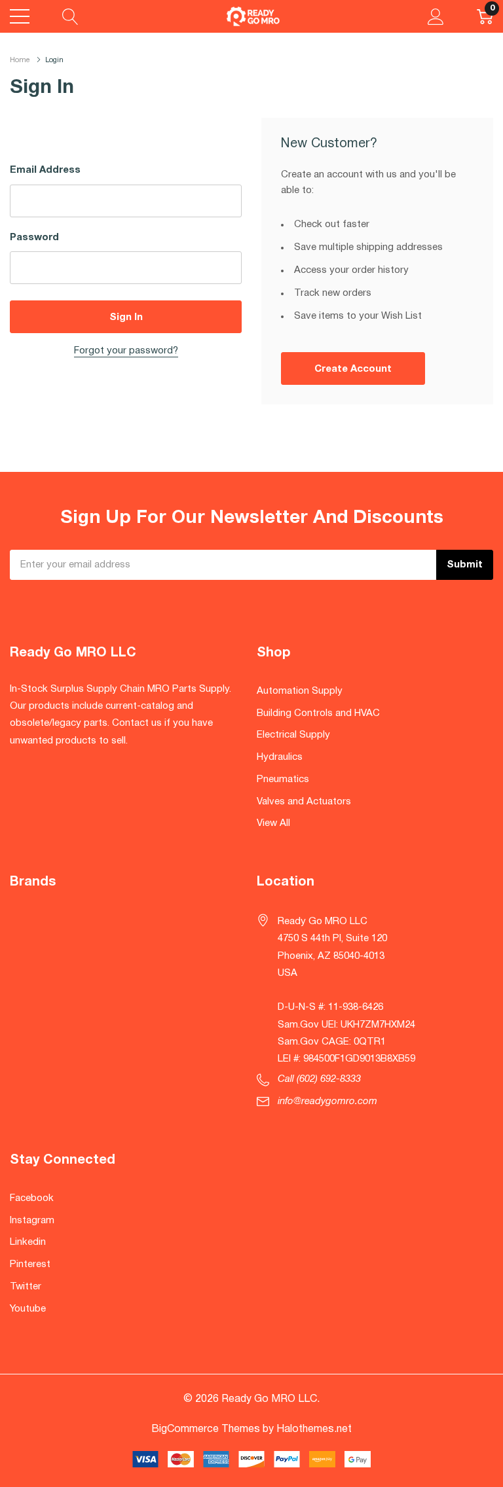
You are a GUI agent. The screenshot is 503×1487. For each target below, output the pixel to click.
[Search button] (70, 16)
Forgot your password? (126, 350)
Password (34, 237)
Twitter (25, 1286)
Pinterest (30, 1264)
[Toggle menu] (19, 16)
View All (273, 823)
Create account (353, 369)
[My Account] (436, 16)
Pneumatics (283, 779)
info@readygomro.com (327, 1101)
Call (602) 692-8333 (319, 1079)
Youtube (28, 1309)
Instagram (32, 1220)
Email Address (45, 170)
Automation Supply (300, 691)
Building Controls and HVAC (318, 713)
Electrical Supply (293, 735)
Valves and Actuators (304, 801)
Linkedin (28, 1242)
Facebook (32, 1198)
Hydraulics (280, 757)
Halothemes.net (314, 1429)
